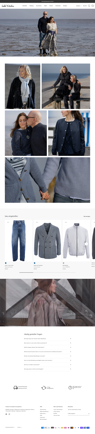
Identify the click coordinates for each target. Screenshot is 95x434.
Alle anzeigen (87, 216)
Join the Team (57, 415)
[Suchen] (89, 5)
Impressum (42, 417)
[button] (45, 54)
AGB (41, 415)
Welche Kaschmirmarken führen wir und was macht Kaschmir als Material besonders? (43, 351)
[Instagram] (9, 414)
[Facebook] (6, 414)
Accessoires (38, 5)
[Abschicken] (88, 413)
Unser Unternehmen (58, 409)
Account (85, 5)
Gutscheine (58, 5)
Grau (63, 263)
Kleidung (31, 5)
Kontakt (55, 413)
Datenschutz (42, 413)
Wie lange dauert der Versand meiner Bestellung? (35, 338)
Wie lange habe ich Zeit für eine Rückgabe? (33, 369)
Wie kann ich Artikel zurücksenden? (32, 364)
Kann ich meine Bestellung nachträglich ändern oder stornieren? (38, 360)
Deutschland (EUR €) (10, 427)
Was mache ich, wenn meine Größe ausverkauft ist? (35, 343)
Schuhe (51, 5)
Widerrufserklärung (44, 411)
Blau (6, 263)
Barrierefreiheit (43, 419)
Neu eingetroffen (11, 216)
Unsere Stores (57, 411)
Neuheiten (24, 5)
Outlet (45, 5)
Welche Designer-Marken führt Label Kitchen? (34, 347)
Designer (65, 5)
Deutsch (78, 5)
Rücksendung (43, 409)
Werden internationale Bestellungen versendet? (34, 356)
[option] (47, 33)
